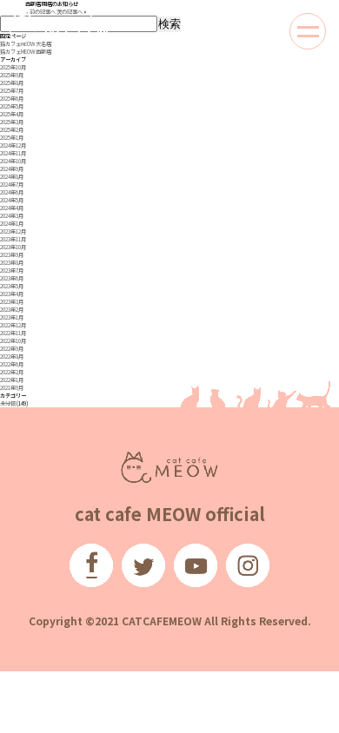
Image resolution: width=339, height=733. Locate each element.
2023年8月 (11, 263)
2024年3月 (11, 216)
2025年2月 (11, 130)
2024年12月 (13, 145)
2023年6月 (11, 278)
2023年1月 (11, 317)
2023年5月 (11, 286)
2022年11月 (13, 333)
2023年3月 (11, 302)
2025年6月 (11, 98)
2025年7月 (11, 91)
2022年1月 (11, 380)
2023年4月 (11, 294)
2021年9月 (11, 388)
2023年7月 (11, 270)
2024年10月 (13, 161)
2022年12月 (13, 325)
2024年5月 (11, 200)
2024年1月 (11, 224)
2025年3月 (11, 122)
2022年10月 (13, 341)
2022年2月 (11, 372)
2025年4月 (11, 114)
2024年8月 (11, 177)
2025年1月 (11, 138)
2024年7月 (11, 184)
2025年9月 (11, 75)
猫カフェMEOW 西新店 (25, 52)
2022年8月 (11, 356)
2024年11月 (13, 153)
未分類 (8, 403)
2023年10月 (13, 247)
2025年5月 (11, 106)
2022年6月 (11, 364)
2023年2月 (11, 310)
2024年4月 (11, 208)
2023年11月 (13, 239)
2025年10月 (13, 67)
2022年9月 (11, 349)
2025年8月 (11, 83)
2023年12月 (13, 231)
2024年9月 (11, 169)
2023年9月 (11, 255)
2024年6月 (11, 192)
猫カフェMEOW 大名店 (25, 44)
